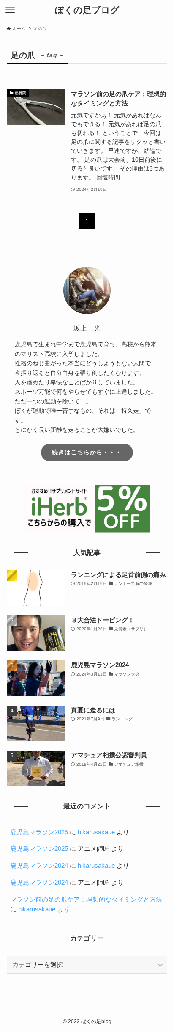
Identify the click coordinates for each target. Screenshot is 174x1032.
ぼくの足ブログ (87, 10)
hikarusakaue (96, 832)
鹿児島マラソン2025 (39, 832)
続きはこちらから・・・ (87, 452)
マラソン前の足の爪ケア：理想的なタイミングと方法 (86, 899)
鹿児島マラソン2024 (39, 865)
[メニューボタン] (10, 10)
